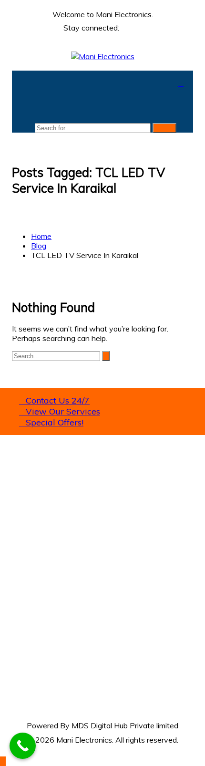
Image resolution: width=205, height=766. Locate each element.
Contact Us (31, 625)
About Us (28, 606)
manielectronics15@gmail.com (63, 538)
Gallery (23, 615)
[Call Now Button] (23, 746)
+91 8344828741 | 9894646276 (78, 543)
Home (22, 596)
